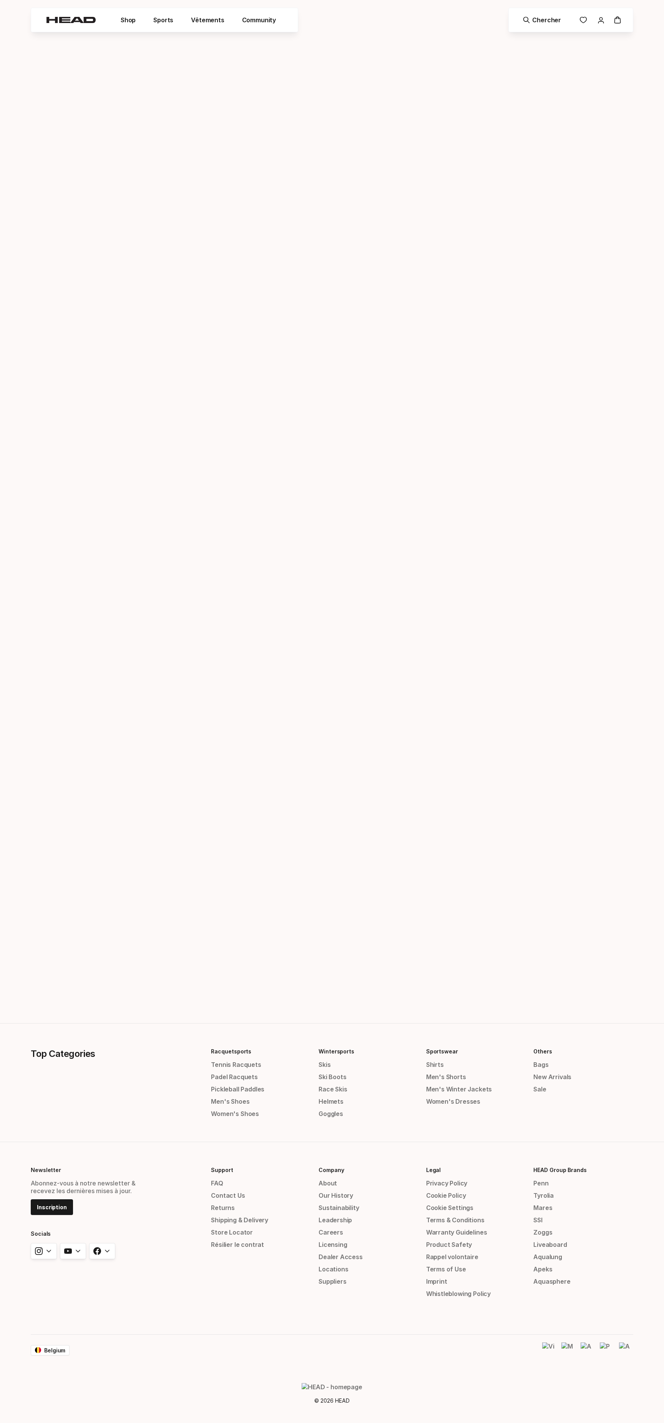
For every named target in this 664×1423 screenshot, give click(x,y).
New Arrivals (552, 1077)
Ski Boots (332, 1077)
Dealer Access (341, 1257)
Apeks (542, 1269)
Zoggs (542, 1232)
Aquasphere (551, 1281)
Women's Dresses (453, 1101)
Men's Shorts (446, 1077)
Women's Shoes (235, 1114)
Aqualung (547, 1257)
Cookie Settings (449, 1208)
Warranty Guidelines (456, 1232)
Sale (539, 1089)
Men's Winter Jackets (459, 1089)
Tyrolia (543, 1195)
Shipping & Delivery (239, 1220)
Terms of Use (446, 1269)
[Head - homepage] (71, 20)
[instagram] (44, 1251)
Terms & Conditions (455, 1220)
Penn (540, 1183)
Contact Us (228, 1195)
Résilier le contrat (237, 1244)
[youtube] (73, 1251)
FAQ (217, 1183)
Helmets (331, 1101)
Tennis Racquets (236, 1064)
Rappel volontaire (452, 1257)
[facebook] (102, 1251)
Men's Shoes (230, 1101)
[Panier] (617, 20)
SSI (537, 1220)
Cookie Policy (446, 1195)
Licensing (333, 1244)
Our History (336, 1195)
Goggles (331, 1114)
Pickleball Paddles (237, 1089)
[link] (583, 20)
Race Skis (333, 1089)
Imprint (436, 1281)
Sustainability (339, 1208)
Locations (333, 1269)
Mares (542, 1208)
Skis (324, 1064)
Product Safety (449, 1244)
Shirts (435, 1064)
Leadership (335, 1220)
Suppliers (332, 1281)
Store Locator (232, 1232)
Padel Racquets (234, 1077)
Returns (223, 1208)
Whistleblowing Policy (458, 1294)
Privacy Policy (447, 1183)
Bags (540, 1064)
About (328, 1183)
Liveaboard (550, 1244)
